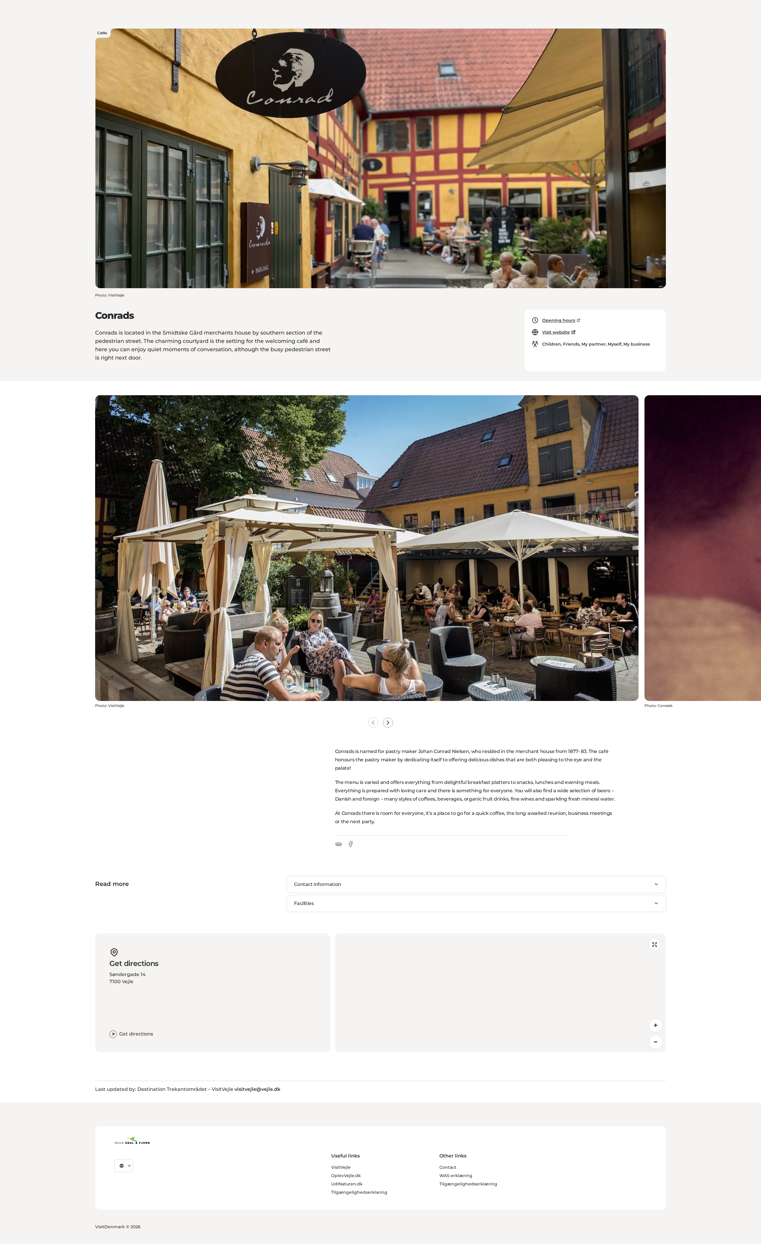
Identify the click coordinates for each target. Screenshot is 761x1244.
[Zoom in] (656, 1025)
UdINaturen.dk (347, 1184)
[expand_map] (654, 944)
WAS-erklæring (455, 1175)
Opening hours (558, 320)
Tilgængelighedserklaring (359, 1192)
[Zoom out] (656, 1042)
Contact (447, 1167)
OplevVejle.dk (346, 1175)
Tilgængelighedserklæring (468, 1184)
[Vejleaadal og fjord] (132, 1140)
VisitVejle (341, 1167)
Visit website (556, 332)
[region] (500, 992)
